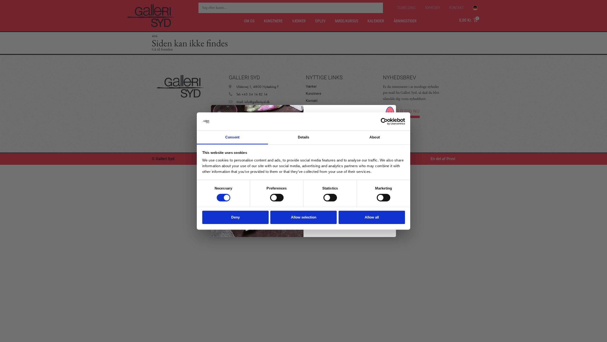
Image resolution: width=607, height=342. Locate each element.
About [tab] (374, 137)
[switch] (277, 197)
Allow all (372, 217)
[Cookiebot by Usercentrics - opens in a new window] (384, 121)
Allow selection (303, 217)
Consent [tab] (232, 137)
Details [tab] (303, 137)
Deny (235, 217)
